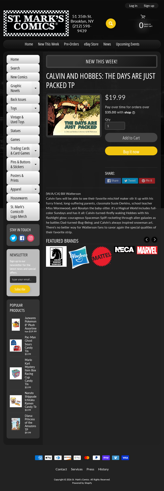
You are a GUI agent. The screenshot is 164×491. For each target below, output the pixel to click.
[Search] (111, 23)
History (103, 469)
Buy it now (131, 152)
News (107, 44)
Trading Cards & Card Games (25, 150)
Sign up (149, 5)
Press (90, 469)
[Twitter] (13, 238)
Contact (61, 469)
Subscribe (20, 289)
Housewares (19, 198)
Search (15, 68)
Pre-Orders (71, 44)
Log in (133, 5)
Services (77, 469)
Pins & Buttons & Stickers (25, 164)
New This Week (48, 44)
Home (29, 44)
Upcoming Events (127, 44)
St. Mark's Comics (80, 479)
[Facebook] (22, 238)
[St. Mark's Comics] (36, 23)
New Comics (19, 77)
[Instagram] (30, 238)
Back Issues (18, 99)
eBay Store (91, 44)
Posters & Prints (17, 178)
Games (15, 139)
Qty (107, 119)
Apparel (25, 190)
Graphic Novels (25, 88)
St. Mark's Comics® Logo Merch (19, 211)
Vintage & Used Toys (17, 119)
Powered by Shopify (82, 483)
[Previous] (147, 240)
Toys (25, 109)
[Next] (154, 240)
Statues (16, 130)
